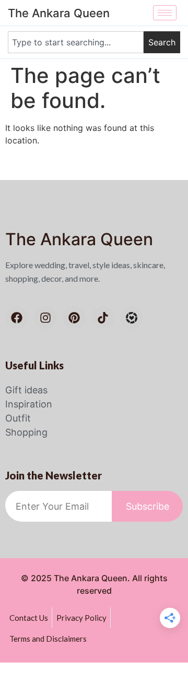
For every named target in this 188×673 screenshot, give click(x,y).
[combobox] (76, 42)
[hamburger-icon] (165, 12)
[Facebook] (16, 317)
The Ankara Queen (79, 239)
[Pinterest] (74, 317)
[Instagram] (45, 317)
